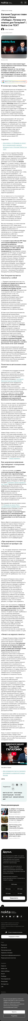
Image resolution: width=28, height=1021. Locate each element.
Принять (14, 1012)
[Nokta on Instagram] (17, 917)
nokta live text (8, 792)
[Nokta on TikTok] (13, 917)
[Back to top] (2, 906)
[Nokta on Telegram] (6, 917)
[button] (21, 2)
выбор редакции (8, 795)
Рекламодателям (6, 950)
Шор (4, 799)
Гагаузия (17, 795)
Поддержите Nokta (14, 936)
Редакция (4, 945)
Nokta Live (4, 968)
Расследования (5, 979)
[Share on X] (13, 784)
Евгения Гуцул (7, 797)
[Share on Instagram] (17, 784)
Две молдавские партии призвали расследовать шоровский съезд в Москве (14, 773)
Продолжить (14, 898)
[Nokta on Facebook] (21, 917)
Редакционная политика (8, 958)
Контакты (4, 947)
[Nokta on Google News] (2, 917)
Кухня (3, 973)
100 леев (8, 893)
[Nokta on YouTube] (10, 917)
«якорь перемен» (14, 458)
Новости (3, 966)
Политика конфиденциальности (10, 955)
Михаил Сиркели (18, 797)
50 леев (20, 893)
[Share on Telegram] (21, 784)
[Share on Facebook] (13, 788)
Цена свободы (5, 971)
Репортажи (4, 981)
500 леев (8, 889)
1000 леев (14, 884)
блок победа (18, 792)
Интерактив (4, 984)
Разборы (3, 976)
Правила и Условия (6, 952)
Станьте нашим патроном (15, 932)
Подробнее (14, 1015)
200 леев (19, 889)
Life (2, 986)
